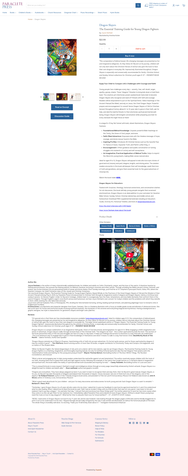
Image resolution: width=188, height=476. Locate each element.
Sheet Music (102, 13)
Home (4, 13)
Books (12, 13)
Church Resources (54, 13)
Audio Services (66, 426)
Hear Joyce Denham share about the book (115, 210)
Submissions (99, 441)
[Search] (138, 5)
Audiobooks (39, 13)
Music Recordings (87, 13)
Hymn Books (114, 13)
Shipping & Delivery (101, 423)
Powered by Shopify (33, 457)
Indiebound (131, 231)
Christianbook (106, 231)
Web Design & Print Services (71, 423)
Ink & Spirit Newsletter (36, 429)
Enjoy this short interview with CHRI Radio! (115, 206)
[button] (129, 216)
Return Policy (99, 426)
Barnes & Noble (134, 226)
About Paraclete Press (36, 423)
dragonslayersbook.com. (146, 202)
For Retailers (99, 432)
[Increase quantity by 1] (116, 49)
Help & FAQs (99, 429)
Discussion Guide (62, 116)
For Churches (100, 435)
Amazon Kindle (106, 226)
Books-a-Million (149, 226)
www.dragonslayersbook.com (96, 318)
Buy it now (129, 56)
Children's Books (25, 13)
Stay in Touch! (33, 426)
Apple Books (120, 226)
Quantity (102, 44)
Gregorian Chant (70, 13)
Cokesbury (118, 231)
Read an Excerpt (62, 107)
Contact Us (32, 432)
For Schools (99, 438)
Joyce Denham (107, 33)
